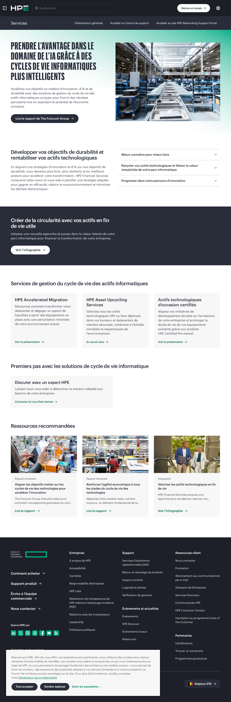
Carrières (75, 575)
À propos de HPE (80, 560)
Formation (182, 568)
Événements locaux (134, 631)
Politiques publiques (82, 629)
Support (24, 583)
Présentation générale (89, 23)
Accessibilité (77, 568)
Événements (130, 616)
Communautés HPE (187, 602)
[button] (5, 8)
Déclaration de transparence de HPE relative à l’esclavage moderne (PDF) (91, 602)
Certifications (184, 643)
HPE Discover (130, 624)
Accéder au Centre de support (129, 23)
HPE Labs (75, 591)
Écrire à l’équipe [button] (24, 596)
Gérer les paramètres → (87, 686)
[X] (20, 633)
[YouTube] (49, 633)
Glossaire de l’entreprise (190, 587)
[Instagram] (27, 633)
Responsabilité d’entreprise (86, 583)
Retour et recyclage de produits (142, 572)
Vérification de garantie (137, 595)
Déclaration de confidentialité (38, 677)
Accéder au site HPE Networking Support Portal (186, 23)
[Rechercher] (36, 8)
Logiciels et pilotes (134, 587)
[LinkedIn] (13, 633)
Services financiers (187, 595)
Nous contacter (185, 560)
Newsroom (129, 639)
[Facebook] (42, 633)
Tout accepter (24, 686)
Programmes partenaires (191, 658)
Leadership (76, 622)
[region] (115, 236)
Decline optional (54, 686)
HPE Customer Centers (190, 610)
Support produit (132, 580)
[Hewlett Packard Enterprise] (19, 8)
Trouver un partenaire (189, 651)
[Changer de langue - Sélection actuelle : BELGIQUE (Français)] (218, 8)
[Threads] (35, 633)
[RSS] (56, 633)
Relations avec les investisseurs (89, 614)
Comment (25, 573)
